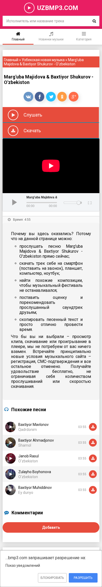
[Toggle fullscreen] (89, 202)
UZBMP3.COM (57, 8)
